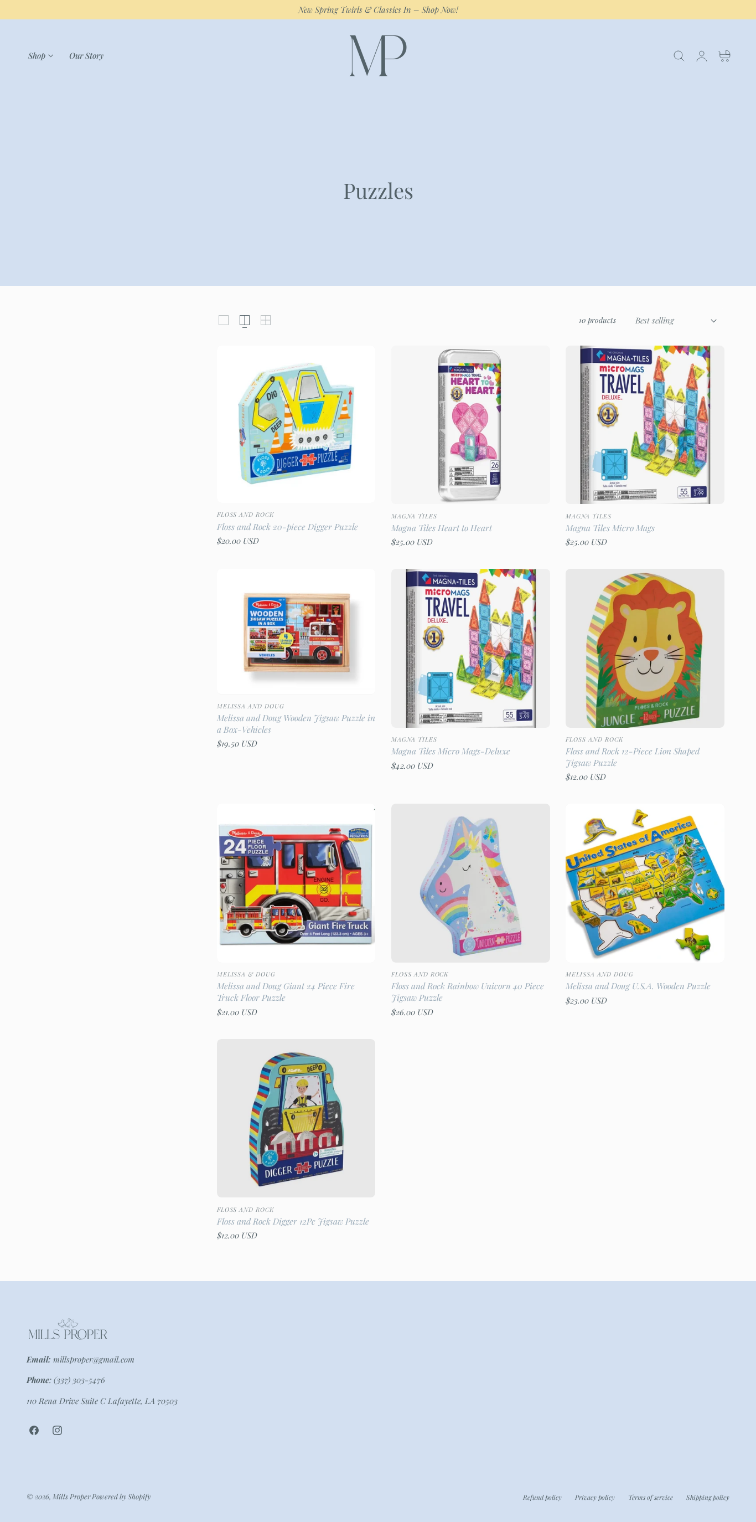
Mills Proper (71, 1497)
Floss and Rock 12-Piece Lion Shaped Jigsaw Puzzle (633, 756)
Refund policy (542, 1497)
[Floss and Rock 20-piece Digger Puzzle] (296, 424)
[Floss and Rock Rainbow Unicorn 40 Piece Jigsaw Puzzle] (470, 883)
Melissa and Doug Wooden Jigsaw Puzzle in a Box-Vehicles (296, 723)
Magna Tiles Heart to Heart (441, 527)
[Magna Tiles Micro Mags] (645, 425)
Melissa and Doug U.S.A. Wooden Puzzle (638, 985)
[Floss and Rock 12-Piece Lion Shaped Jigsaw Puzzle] (645, 648)
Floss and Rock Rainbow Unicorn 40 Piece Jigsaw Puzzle (467, 991)
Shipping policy (707, 1497)
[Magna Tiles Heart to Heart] (470, 425)
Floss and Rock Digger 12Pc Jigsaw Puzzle (293, 1221)
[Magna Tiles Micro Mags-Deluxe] (470, 648)
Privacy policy (595, 1497)
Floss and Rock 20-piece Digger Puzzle (287, 526)
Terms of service (650, 1497)
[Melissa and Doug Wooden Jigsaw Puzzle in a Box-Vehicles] (296, 631)
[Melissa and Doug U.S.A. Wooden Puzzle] (645, 883)
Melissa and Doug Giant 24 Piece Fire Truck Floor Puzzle (286, 991)
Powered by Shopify (121, 1497)
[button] (679, 56)
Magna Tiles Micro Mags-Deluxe (450, 751)
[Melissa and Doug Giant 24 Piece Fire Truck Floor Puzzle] (296, 883)
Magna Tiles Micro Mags (610, 527)
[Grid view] (223, 320)
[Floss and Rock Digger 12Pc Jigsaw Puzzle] (296, 1118)
